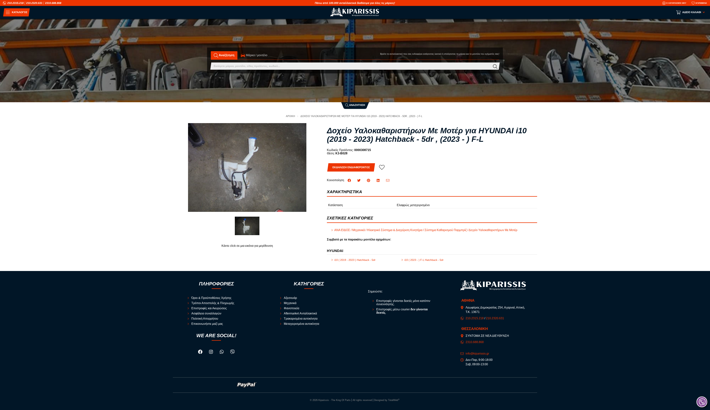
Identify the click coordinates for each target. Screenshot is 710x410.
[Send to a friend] (387, 180)
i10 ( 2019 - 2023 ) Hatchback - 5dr (355, 260)
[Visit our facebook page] (200, 352)
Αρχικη (290, 116)
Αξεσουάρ (290, 297)
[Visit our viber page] (232, 352)
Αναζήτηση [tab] (226, 55)
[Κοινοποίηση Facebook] (350, 180)
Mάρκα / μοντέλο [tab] (256, 55)
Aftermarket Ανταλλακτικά (300, 313)
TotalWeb (393, 400)
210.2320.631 (34, 2)
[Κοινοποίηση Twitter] (359, 180)
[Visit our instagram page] (211, 352)
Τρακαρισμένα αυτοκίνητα (300, 318)
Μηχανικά (290, 303)
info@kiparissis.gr (477, 353)
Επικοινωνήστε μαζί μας (207, 323)
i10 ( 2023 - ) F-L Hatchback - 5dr (424, 260)
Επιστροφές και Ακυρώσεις (209, 308)
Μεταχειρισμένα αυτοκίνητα (301, 323)
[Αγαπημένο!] (382, 167)
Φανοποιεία (291, 308)
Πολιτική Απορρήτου (204, 318)
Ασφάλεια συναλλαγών (206, 313)
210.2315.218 (15, 2)
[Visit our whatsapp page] (222, 352)
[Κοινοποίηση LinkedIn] (378, 180)
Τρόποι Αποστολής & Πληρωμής (212, 303)
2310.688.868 (53, 2)
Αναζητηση (357, 105)
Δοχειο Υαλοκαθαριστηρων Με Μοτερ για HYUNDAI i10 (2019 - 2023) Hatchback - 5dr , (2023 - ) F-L (361, 116)
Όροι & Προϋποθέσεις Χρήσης (211, 297)
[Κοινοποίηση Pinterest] (369, 180)
